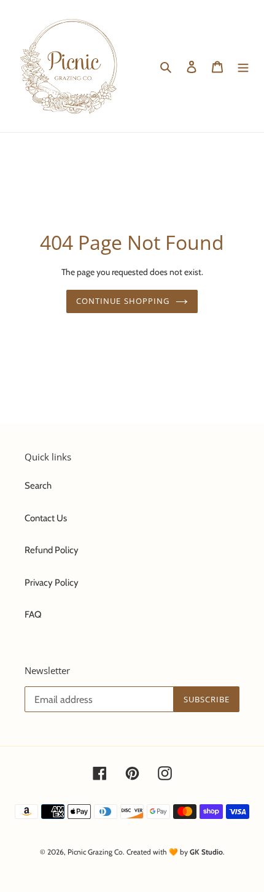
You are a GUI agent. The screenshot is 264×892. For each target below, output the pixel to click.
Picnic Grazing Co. (96, 851)
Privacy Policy (52, 582)
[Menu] (243, 66)
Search (38, 485)
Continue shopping (122, 300)
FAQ (33, 614)
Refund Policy (52, 550)
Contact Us (46, 518)
